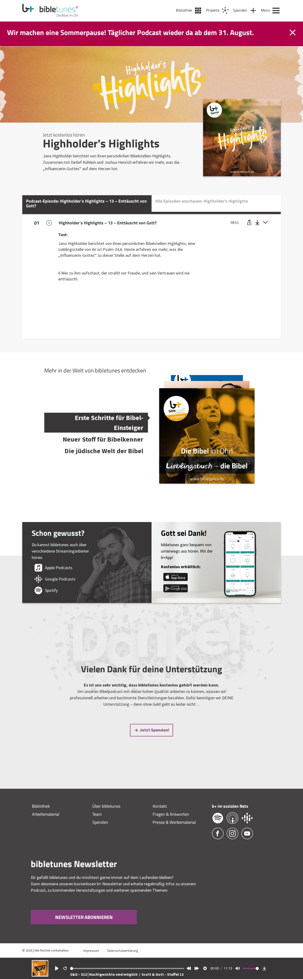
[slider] (127, 968)
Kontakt (160, 806)
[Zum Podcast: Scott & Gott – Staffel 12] (40, 975)
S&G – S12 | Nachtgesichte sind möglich (104, 974)
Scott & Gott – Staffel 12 (162, 974)
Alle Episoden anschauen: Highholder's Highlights (201, 201)
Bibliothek (41, 806)
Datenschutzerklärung (122, 950)
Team (97, 814)
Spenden (100, 822)
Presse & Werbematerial (174, 822)
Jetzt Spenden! (154, 730)
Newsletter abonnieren (84, 917)
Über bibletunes (106, 806)
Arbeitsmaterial (45, 814)
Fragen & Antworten (171, 814)
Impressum (91, 950)
